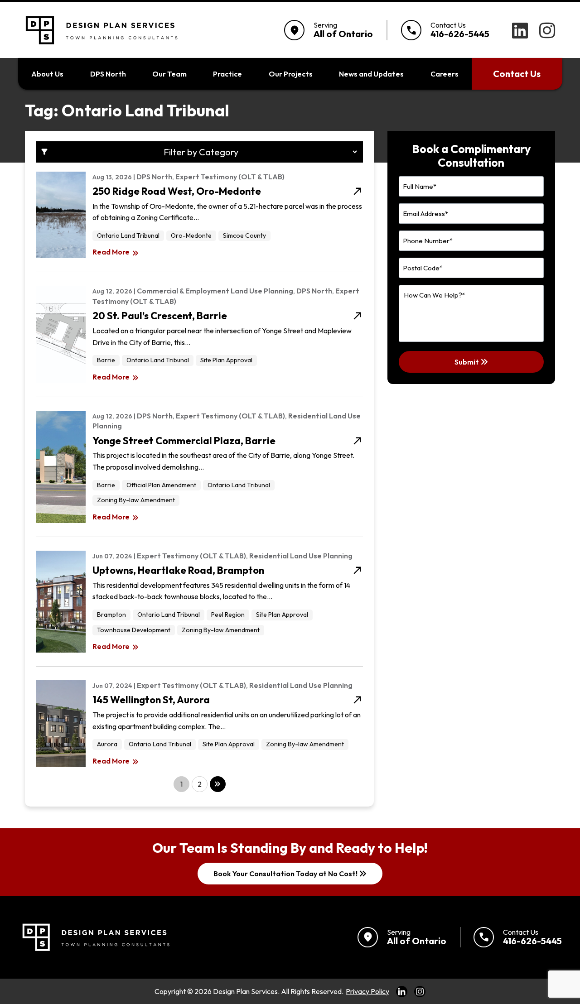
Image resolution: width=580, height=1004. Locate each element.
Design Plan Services (245, 991)
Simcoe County (244, 235)
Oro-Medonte (191, 235)
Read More (116, 252)
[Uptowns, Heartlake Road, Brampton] (57, 602)
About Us (47, 73)
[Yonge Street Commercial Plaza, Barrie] (57, 467)
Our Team (169, 73)
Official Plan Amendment (161, 485)
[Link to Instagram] (419, 991)
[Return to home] (94, 937)
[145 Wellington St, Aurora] (57, 723)
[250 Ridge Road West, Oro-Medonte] (57, 215)
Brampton (111, 614)
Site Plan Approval (226, 360)
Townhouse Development (133, 630)
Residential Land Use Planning (301, 555)
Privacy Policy (367, 991)
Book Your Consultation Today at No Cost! (290, 873)
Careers (444, 73)
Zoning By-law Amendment (136, 500)
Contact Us (517, 73)
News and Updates (371, 73)
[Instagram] (547, 30)
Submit (472, 361)
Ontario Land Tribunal (128, 235)
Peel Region (228, 614)
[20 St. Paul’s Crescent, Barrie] (57, 334)
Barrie (106, 360)
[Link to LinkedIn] (401, 991)
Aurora (107, 744)
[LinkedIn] (520, 30)
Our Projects (291, 73)
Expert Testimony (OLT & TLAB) (230, 176)
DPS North (108, 73)
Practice (227, 73)
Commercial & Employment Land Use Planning (215, 290)
